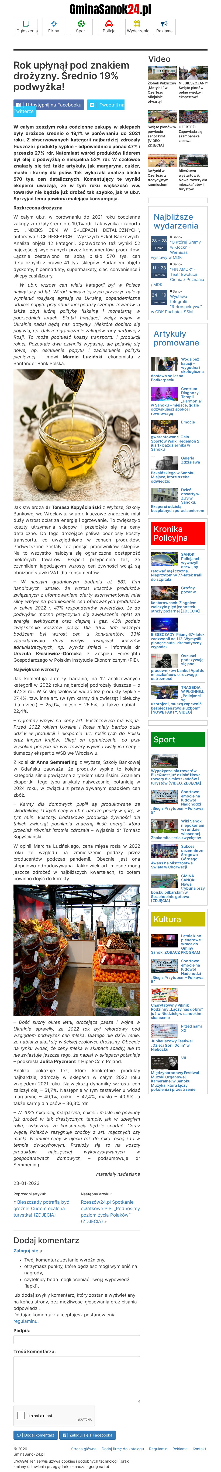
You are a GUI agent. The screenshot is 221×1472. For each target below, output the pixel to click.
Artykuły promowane (176, 338)
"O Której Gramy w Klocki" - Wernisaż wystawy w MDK (176, 247)
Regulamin (158, 1448)
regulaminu (25, 1321)
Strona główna (83, 1448)
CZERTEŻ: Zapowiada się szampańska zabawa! (190, 134)
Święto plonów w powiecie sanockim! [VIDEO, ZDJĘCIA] (162, 136)
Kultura (167, 919)
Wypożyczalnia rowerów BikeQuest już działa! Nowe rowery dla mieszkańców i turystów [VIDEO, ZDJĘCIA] (176, 776)
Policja (109, 30)
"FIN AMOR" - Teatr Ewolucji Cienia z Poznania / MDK (177, 274)
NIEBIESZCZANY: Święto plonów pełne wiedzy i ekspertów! (193, 90)
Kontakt (199, 1448)
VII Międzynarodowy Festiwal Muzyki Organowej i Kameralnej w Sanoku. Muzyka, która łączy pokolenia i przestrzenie (175, 1074)
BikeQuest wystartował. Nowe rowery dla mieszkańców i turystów (193, 180)
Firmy (53, 30)
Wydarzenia (137, 30)
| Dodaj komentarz (37, 1435)
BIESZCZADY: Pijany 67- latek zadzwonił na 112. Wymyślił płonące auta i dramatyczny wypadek (178, 640)
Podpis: (21, 1330)
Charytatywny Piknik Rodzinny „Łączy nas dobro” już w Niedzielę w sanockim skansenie (177, 1011)
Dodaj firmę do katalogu (123, 1448)
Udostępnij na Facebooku (53, 105)
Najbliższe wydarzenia (176, 221)
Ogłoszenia (26, 30)
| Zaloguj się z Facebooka (89, 1435)
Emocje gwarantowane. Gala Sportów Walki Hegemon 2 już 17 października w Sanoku (175, 435)
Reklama (164, 30)
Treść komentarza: (34, 1351)
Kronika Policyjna (171, 533)
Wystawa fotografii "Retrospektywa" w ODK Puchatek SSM (176, 301)
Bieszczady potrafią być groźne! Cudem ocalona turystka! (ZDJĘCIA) (41, 1208)
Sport (81, 30)
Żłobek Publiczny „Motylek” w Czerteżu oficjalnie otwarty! (162, 92)
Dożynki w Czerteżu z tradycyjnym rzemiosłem (158, 178)
